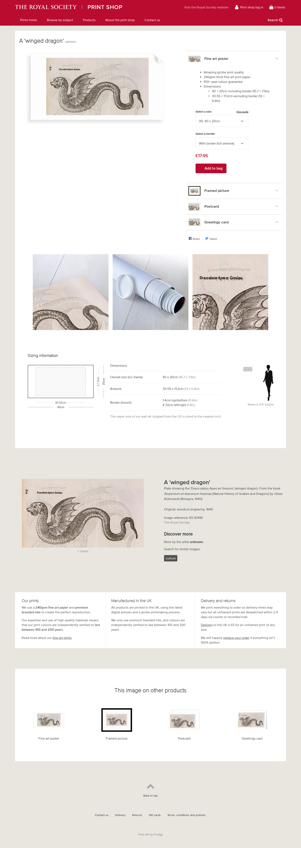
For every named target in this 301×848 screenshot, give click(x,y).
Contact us (152, 20)
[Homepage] (86, 7)
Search (273, 20)
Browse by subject (60, 20)
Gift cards (155, 815)
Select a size (222, 111)
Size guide (242, 111)
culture (171, 558)
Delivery (207, 625)
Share (196, 238)
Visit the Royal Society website (206, 7)
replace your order (236, 638)
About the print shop (120, 20)
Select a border (205, 133)
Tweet (213, 238)
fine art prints (62, 638)
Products (89, 20)
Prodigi (158, 834)
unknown (70, 41)
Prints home (28, 20)
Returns (137, 815)
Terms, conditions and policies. (186, 815)
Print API (143, 834)
